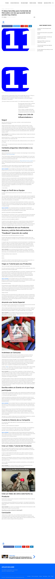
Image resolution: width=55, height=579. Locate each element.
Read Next (12, 555)
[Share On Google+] (26, 26)
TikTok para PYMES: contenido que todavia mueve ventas (43, 42)
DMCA (49, 576)
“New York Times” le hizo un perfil (26, 160)
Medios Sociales (33, 2)
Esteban (5, 17)
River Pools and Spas (11, 154)
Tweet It (17, 26)
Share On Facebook (7, 26)
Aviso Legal (28, 576)
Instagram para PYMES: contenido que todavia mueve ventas (44, 37)
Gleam (7, 366)
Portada (7, 2)
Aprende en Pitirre (47, 2)
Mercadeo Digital (24, 2)
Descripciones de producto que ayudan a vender (45, 33)
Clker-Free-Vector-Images (9, 92)
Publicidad (40, 2)
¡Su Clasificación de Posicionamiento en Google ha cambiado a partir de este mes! (20, 558)
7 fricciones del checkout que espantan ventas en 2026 (44, 46)
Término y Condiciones (35, 576)
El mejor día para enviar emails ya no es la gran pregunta (45, 50)
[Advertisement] (18, 530)
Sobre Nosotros (45, 576)
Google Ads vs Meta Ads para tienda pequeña (44, 29)
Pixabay (15, 92)
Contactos (40, 576)
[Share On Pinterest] (22, 26)
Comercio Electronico (14, 2)
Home (3, 8)
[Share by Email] (30, 26)
